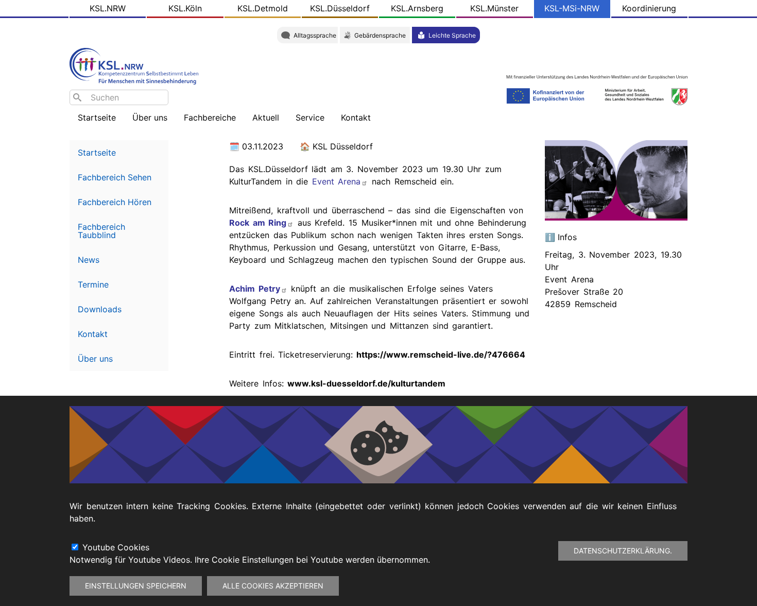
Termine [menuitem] (93, 284)
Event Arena (336, 181)
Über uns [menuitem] (95, 359)
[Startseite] (136, 65)
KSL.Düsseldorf (340, 8)
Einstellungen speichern (135, 585)
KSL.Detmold (262, 8)
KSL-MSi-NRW (571, 8)
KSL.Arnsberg (417, 8)
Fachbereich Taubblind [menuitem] (101, 231)
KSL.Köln (185, 8)
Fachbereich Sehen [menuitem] (114, 177)
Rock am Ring (257, 222)
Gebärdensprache (380, 35)
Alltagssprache (315, 35)
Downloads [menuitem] (100, 309)
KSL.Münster (494, 8)
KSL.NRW (108, 8)
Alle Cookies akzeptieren (272, 585)
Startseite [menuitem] (97, 117)
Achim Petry (254, 288)
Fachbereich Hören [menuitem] (114, 202)
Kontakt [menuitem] (93, 334)
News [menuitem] (88, 260)
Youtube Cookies (115, 547)
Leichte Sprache (452, 35)
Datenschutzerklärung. (623, 550)
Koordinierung (649, 8)
